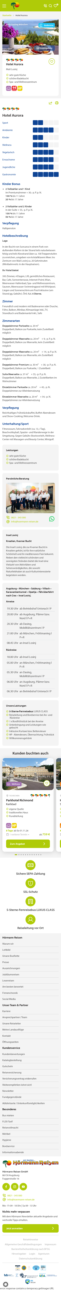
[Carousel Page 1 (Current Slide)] (16, 854)
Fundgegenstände (11, 1096)
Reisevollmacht (10, 1127)
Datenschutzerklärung (30, 1258)
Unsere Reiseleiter (11, 1023)
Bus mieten (8, 1115)
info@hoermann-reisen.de (24, 521)
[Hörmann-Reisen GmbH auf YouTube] (23, 1186)
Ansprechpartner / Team (14, 1017)
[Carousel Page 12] (40, 854)
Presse (5, 962)
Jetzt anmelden (14, 1228)
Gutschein (7, 1066)
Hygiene (6, 1139)
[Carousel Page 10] (36, 854)
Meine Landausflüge (13, 1029)
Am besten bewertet (12, 986)
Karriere (6, 1011)
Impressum (50, 1244)
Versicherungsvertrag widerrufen (19, 1078)
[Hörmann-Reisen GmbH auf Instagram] (14, 1186)
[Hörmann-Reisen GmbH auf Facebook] (6, 1186)
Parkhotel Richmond (19, 800)
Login (32, 1253)
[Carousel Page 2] (18, 854)
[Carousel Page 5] (25, 854)
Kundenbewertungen (13, 1054)
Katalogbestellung (12, 1060)
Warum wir (8, 943)
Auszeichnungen (11, 968)
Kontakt (6, 1035)
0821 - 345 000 (18, 517)
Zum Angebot (17, 843)
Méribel (6, 1133)
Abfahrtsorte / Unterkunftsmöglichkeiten (23, 1103)
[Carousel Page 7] (29, 854)
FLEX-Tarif (7, 1121)
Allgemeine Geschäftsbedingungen (23, 1244)
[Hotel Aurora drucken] (57, 103)
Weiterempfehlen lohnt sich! (17, 1084)
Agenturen (43, 1253)
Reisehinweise (30, 1239)
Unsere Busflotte (10, 955)
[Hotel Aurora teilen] (50, 103)
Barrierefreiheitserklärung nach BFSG (30, 1249)
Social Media (9, 998)
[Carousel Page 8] (32, 854)
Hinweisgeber (19, 1253)
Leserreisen (8, 980)
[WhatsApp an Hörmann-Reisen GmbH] (52, 519)
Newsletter (8, 1090)
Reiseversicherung (11, 1072)
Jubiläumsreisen (10, 974)
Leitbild (6, 949)
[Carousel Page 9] (34, 854)
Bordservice (8, 1146)
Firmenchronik (10, 992)
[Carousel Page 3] (21, 854)
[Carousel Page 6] (27, 854)
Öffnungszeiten (10, 1041)
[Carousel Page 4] (23, 854)
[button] (5, 1284)
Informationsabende (13, 1152)
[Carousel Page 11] (38, 854)
